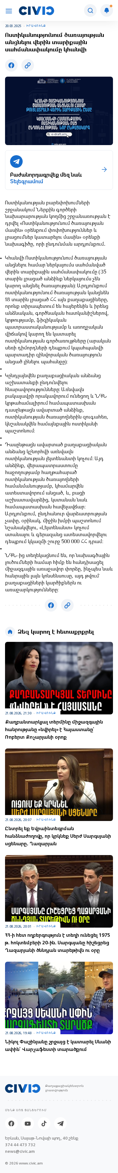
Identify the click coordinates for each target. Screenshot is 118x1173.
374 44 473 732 (20, 1144)
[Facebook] (11, 1123)
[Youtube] (27, 1123)
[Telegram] (60, 1123)
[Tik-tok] (44, 1123)
